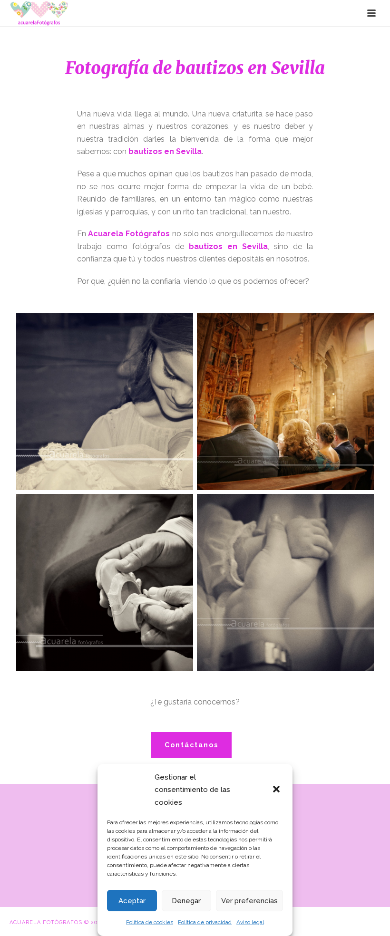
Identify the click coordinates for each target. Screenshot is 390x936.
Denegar (186, 901)
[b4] (285, 582)
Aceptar (132, 901)
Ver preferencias (249, 901)
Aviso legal (250, 922)
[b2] (285, 401)
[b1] (104, 401)
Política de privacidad (205, 922)
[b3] (104, 582)
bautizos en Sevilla (165, 151)
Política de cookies (149, 922)
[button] (277, 790)
